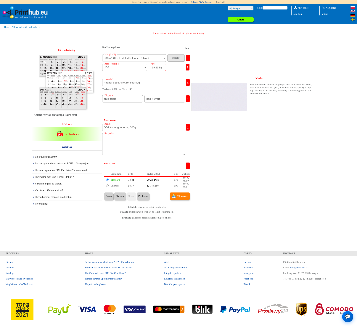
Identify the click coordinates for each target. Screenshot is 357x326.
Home (7, 27)
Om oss (247, 262)
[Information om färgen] (188, 98)
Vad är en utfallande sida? (49, 190)
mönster (175, 58)
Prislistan (143, 196)
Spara (109, 196)
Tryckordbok (41, 203)
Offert (240, 19)
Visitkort (10, 267)
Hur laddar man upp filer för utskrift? (54, 177)
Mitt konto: (303, 7)
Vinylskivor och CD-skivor (19, 284)
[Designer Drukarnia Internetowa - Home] (25, 13)
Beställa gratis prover (175, 284)
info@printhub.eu (299, 267)
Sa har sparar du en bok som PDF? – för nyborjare (62, 163)
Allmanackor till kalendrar (25, 27)
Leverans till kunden (174, 278)
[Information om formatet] (188, 58)
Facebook (248, 278)
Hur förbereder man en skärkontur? (53, 197)
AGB (166, 262)
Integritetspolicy (172, 273)
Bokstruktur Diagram (46, 156)
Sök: (259, 7)
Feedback (248, 267)
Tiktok (247, 284)
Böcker (9, 262)
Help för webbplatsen (95, 284)
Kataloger (10, 273)
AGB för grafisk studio (175, 267)
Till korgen (182, 196)
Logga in (298, 13)
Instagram (248, 273)
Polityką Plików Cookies (201, 2)
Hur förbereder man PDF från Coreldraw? (105, 273)
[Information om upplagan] (187, 67)
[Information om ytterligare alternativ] (188, 127)
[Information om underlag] (188, 82)
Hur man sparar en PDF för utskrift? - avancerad (61, 170)
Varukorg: (330, 7)
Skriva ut (120, 196)
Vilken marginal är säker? (48, 183)
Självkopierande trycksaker (19, 278)
